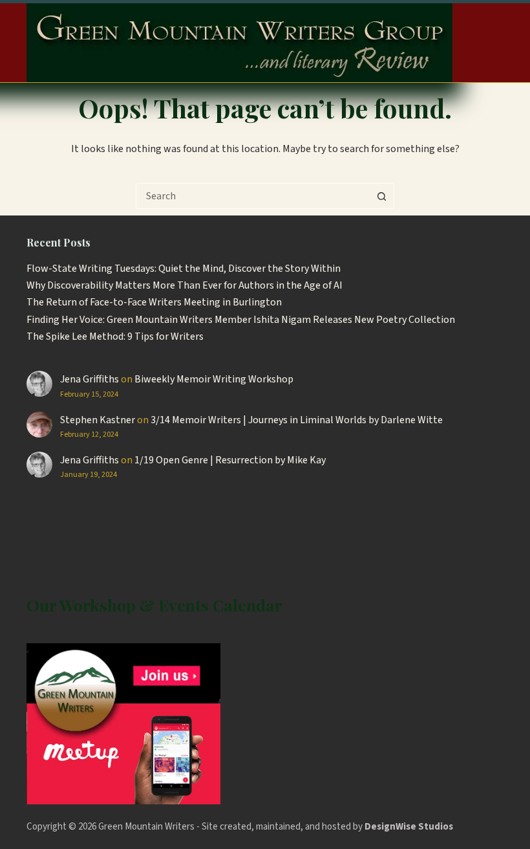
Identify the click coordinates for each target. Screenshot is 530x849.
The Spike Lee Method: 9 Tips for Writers (115, 336)
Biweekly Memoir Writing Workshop (213, 379)
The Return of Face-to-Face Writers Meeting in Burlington (154, 302)
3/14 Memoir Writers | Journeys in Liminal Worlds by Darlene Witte (297, 420)
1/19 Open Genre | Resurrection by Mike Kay (230, 460)
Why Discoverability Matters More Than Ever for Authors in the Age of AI (184, 285)
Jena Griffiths (89, 379)
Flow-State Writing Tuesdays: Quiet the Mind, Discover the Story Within (183, 268)
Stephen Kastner (97, 420)
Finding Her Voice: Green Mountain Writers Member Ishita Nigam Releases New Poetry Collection (240, 320)
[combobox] (252, 196)
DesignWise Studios (409, 826)
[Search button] (381, 196)
